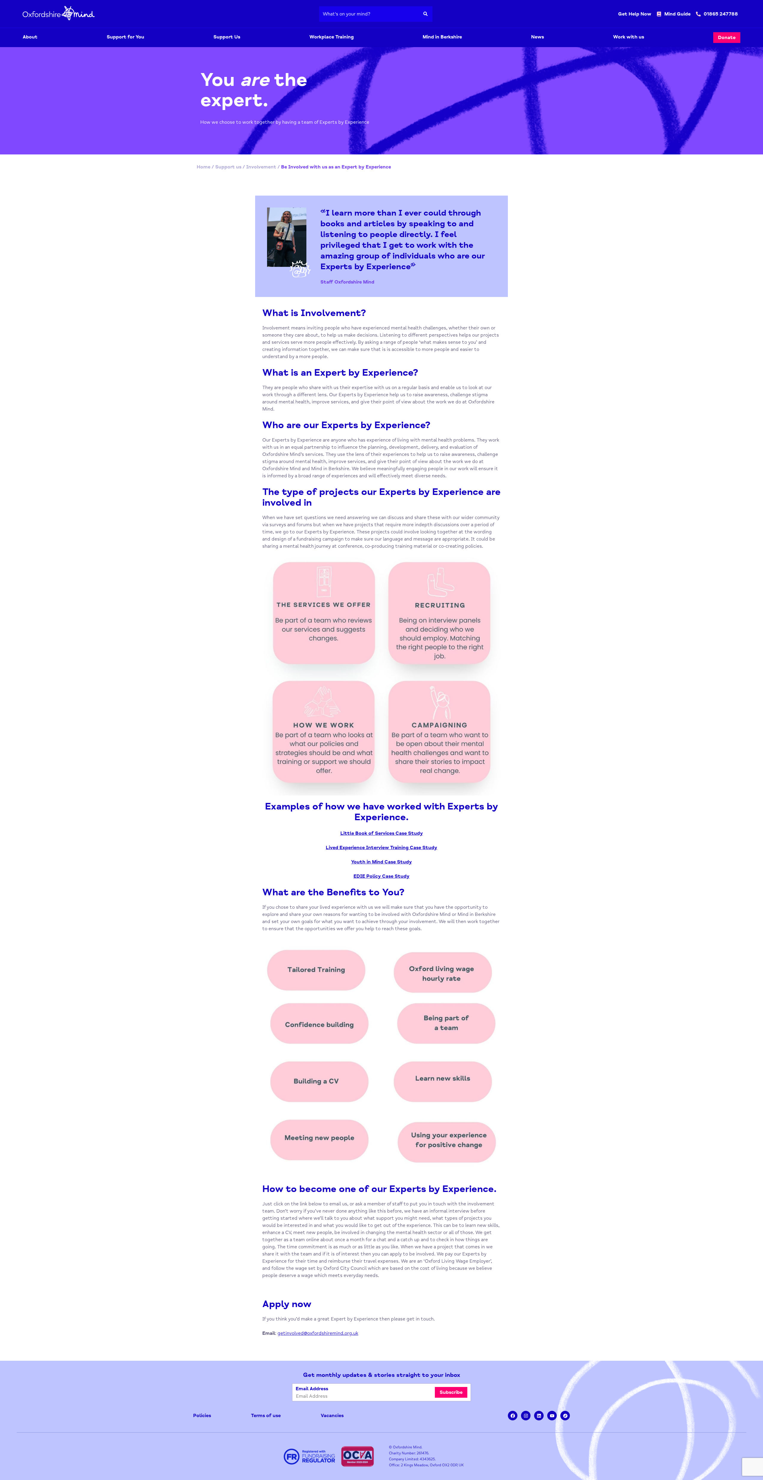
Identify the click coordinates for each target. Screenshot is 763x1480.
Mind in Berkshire (442, 37)
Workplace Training (331, 37)
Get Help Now (634, 14)
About (30, 37)
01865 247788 (721, 14)
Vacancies (332, 1416)
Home (203, 167)
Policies (202, 1416)
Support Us (226, 37)
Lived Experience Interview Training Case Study (381, 848)
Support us (228, 167)
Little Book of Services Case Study (381, 833)
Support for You (125, 37)
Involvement (261, 167)
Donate (727, 38)
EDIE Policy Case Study (381, 876)
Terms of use (266, 1416)
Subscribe (451, 1392)
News (537, 37)
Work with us (628, 37)
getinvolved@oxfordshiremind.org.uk (317, 1333)
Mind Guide (677, 14)
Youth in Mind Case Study (381, 862)
